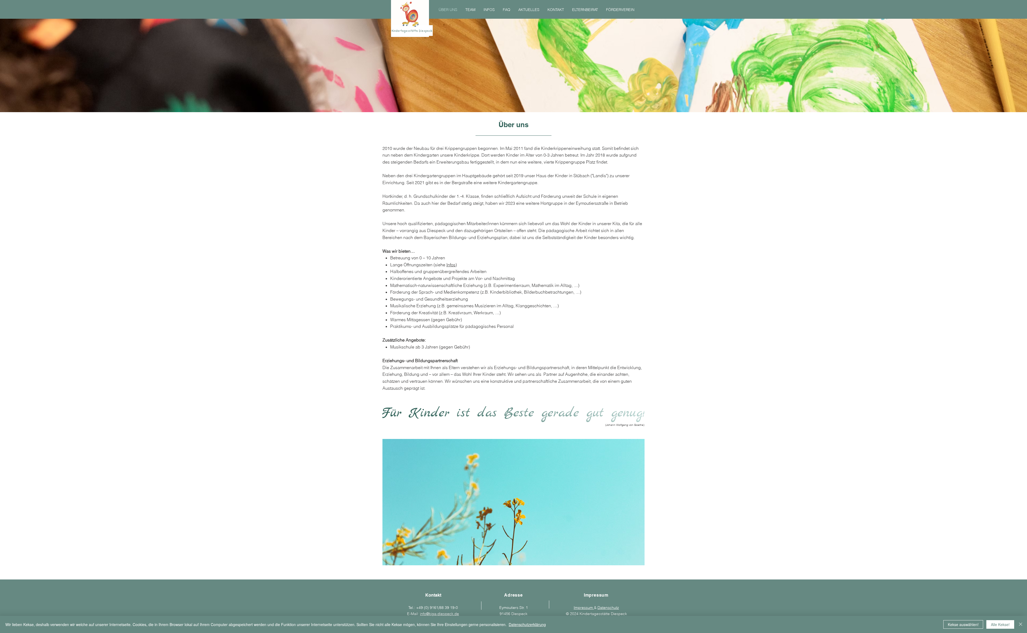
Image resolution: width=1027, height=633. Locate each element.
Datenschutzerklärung (527, 624)
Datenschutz (608, 607)
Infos (450, 264)
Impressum (584, 607)
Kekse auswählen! (963, 624)
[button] (513, 502)
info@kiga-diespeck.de (439, 613)
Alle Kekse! (1000, 624)
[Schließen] (1020, 624)
